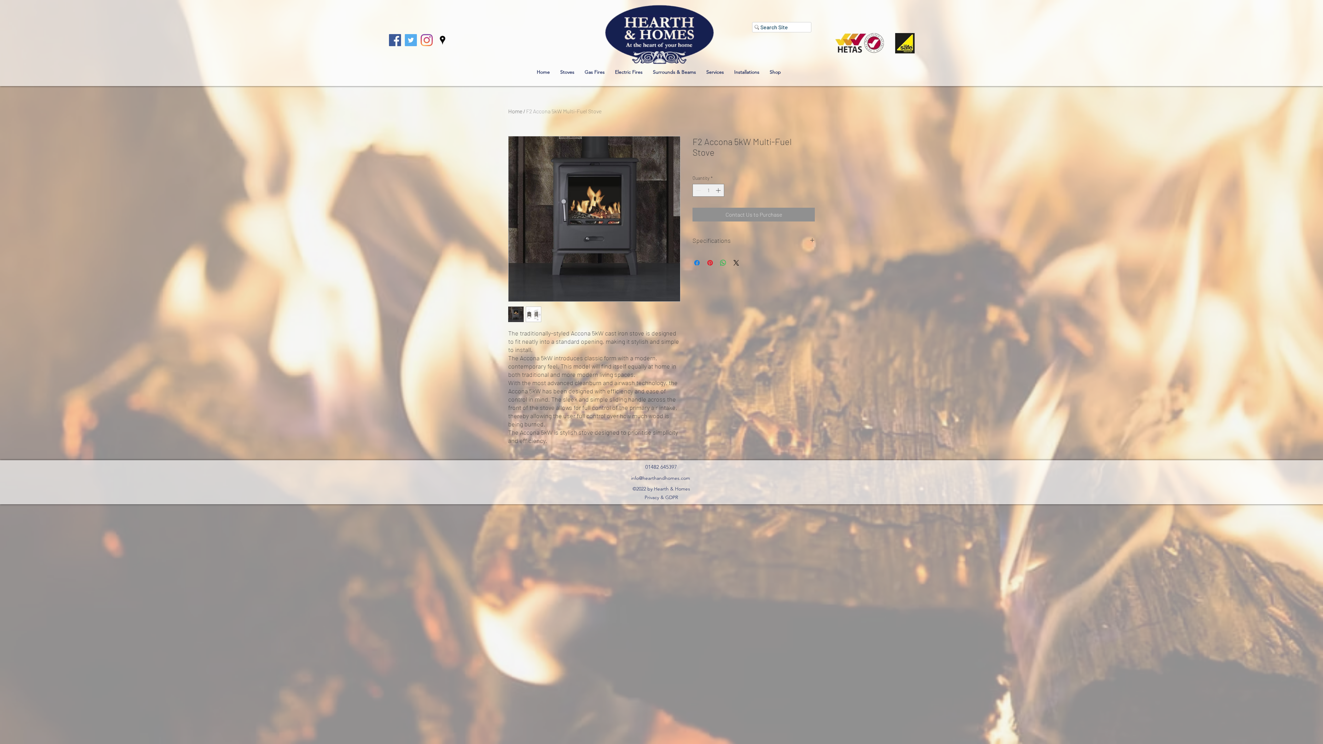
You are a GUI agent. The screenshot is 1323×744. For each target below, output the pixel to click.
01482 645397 (661, 467)
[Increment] (719, 190)
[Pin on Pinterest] (710, 263)
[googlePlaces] (443, 40)
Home (515, 111)
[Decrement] (698, 190)
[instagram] (427, 40)
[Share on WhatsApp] (723, 263)
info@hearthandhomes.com (660, 478)
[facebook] (395, 40)
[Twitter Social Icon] (411, 40)
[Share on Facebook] (697, 263)
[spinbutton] (708, 190)
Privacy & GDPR (661, 497)
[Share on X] (736, 263)
